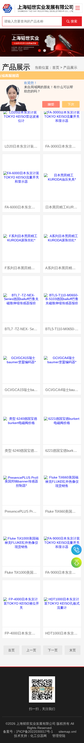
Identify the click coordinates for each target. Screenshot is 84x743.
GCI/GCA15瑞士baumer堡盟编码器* (22, 390)
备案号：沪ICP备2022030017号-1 (28, 731)
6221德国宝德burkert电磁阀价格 (63, 451)
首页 (55, 67)
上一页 (31, 650)
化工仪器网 (38, 736)
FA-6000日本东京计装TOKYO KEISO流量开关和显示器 (22, 207)
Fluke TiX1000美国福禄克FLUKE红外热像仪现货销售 (22, 572)
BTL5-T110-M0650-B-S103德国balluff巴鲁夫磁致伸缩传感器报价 (63, 329)
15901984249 (76, 549)
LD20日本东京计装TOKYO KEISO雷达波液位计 (22, 146)
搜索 (74, 21)
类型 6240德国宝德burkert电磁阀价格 (22, 451)
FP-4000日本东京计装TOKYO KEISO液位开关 (22, 633)
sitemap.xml (67, 731)
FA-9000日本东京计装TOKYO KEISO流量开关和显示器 (63, 572)
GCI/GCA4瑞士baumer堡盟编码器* (63, 390)
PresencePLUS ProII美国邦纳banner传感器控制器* (22, 511)
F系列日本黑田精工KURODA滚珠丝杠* (22, 268)
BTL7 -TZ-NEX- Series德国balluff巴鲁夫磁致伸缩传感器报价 (22, 329)
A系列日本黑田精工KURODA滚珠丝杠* (63, 268)
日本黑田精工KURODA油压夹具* (63, 207)
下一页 (53, 650)
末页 (72, 650)
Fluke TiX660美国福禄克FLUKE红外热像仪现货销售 (63, 511)
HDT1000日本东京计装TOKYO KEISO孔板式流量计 (63, 633)
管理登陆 (58, 736)
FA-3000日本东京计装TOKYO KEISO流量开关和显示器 (63, 146)
